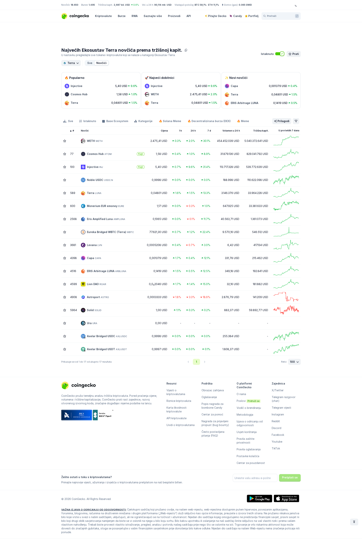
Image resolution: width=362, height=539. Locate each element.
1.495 (92, 4)
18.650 (74, 4)
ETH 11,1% (213, 4)
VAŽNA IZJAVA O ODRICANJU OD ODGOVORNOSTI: (93, 509)
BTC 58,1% (200, 4)
